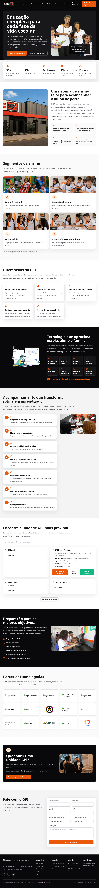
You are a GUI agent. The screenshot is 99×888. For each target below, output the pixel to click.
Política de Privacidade (80, 882)
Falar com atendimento (38, 53)
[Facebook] (8, 874)
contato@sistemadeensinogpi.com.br (89, 864)
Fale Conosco (75, 4)
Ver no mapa (11, 555)
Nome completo (54, 801)
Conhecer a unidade (60, 572)
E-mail (51, 809)
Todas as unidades (58, 863)
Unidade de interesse (79, 817)
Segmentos (25, 4)
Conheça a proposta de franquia (18, 777)
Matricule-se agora (88, 4)
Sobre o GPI (40, 863)
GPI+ (42, 4)
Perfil (73, 809)
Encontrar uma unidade (17, 53)
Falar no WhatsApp (86, 572)
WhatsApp (75, 801)
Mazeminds (47, 882)
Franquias (58, 4)
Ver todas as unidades (49, 599)
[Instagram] (4, 874)
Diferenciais (35, 4)
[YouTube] (13, 874)
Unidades (50, 4)
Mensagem (52, 826)
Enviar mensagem (71, 842)
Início (17, 4)
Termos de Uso (92, 882)
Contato (66, 4)
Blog (37, 874)
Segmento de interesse (56, 817)
